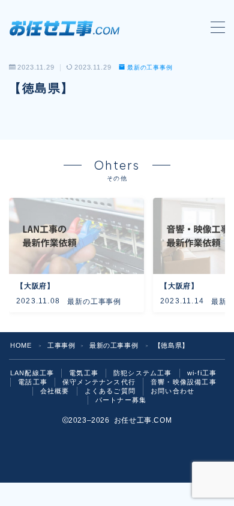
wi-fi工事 (202, 373)
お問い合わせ (172, 390)
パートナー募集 (120, 399)
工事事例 (61, 345)
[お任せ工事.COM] (67, 27)
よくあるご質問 (110, 390)
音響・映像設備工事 (184, 381)
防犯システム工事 (142, 373)
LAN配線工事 (32, 373)
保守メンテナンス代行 (99, 381)
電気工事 (83, 373)
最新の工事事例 (150, 67)
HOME (20, 345)
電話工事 (32, 381)
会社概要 (55, 390)
